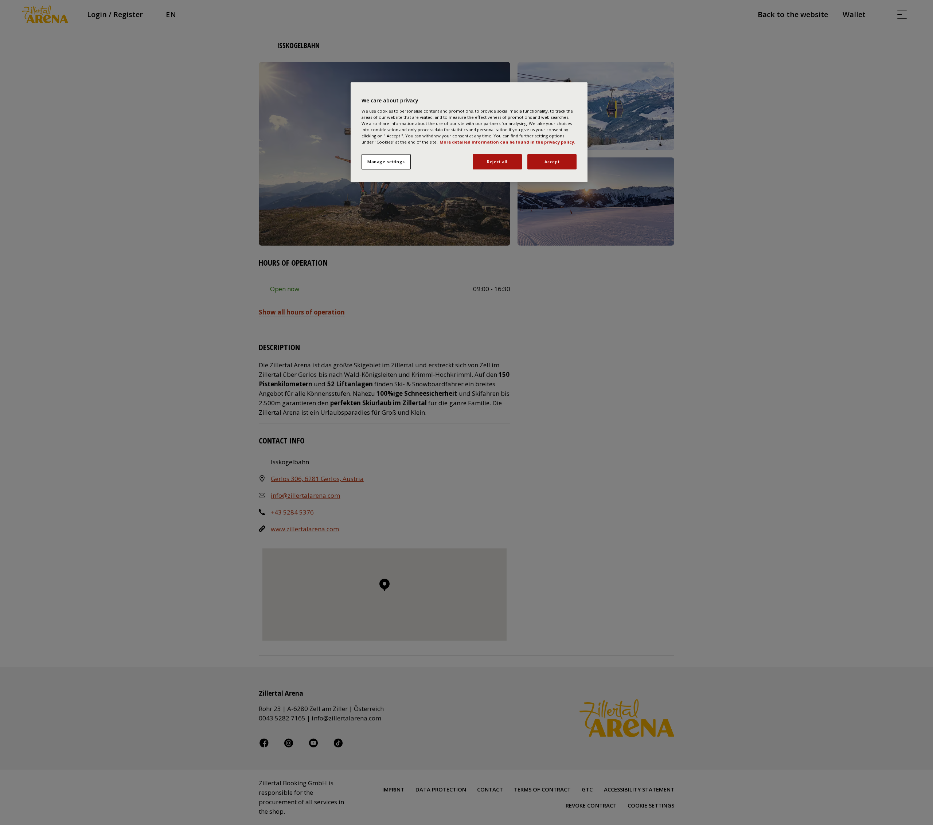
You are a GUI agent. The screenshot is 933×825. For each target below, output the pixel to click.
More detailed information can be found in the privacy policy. (507, 142)
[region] (469, 132)
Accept (551, 161)
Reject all (497, 161)
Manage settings (386, 161)
